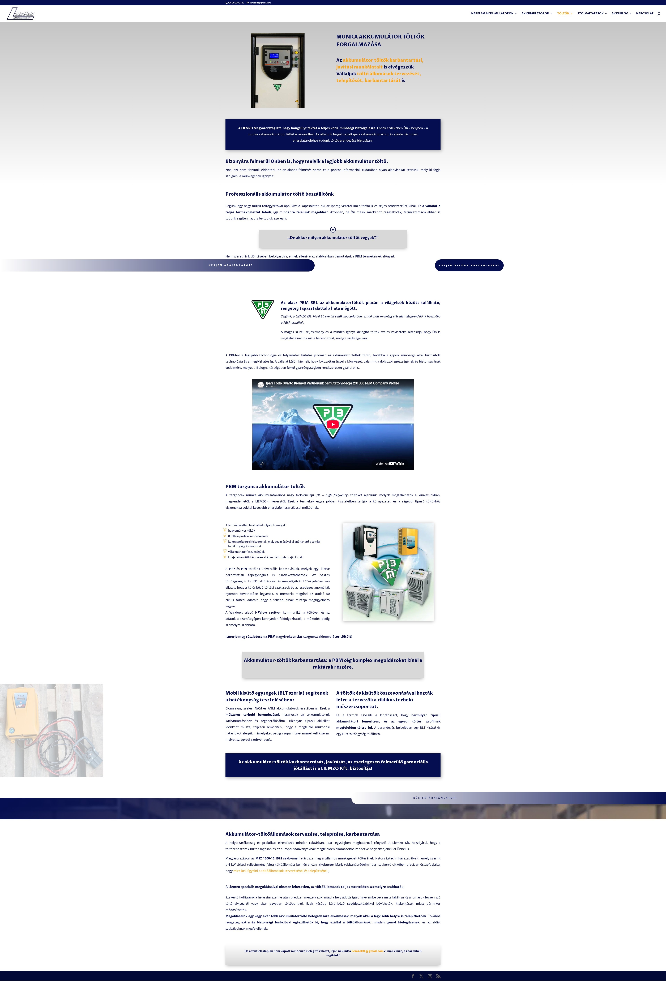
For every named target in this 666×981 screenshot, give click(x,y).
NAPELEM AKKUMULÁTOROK (492, 13)
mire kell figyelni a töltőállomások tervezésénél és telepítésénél (280, 871)
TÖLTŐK (563, 13)
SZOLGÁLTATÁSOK (590, 13)
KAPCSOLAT (645, 13)
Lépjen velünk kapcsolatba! (469, 265)
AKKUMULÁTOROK (535, 13)
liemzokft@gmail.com (368, 951)
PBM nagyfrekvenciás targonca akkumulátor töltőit (309, 637)
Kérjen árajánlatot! (231, 265)
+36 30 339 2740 (236, 2)
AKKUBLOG (620, 13)
